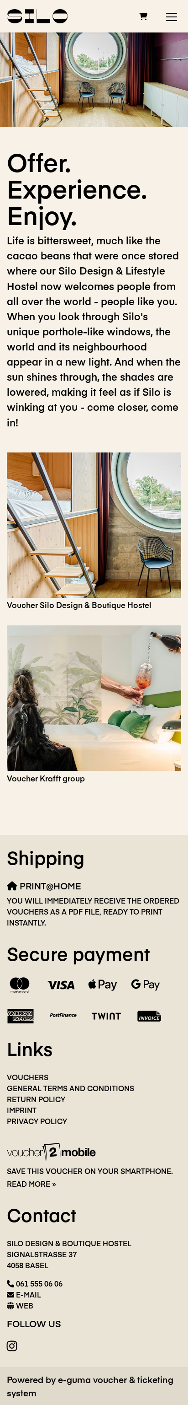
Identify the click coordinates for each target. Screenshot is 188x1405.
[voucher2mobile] (53, 1151)
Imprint (22, 1110)
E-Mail (28, 1294)
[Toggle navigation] (171, 16)
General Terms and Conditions (70, 1088)
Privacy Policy (37, 1121)
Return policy (36, 1099)
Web (24, 1305)
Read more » (31, 1184)
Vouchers (27, 1077)
